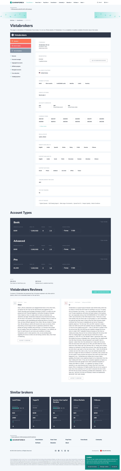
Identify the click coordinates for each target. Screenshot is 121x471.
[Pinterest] (58, 450)
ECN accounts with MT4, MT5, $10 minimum (21, 9)
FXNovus (97, 400)
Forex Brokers (29, 2)
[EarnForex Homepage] (17, 2)
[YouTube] (55, 450)
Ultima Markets (79, 400)
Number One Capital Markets (60, 401)
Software (76, 2)
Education (69, 2)
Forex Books (53, 2)
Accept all (114, 466)
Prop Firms (45, 2)
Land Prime (16, 400)
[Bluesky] (68, 450)
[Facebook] (65, 450)
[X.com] (62, 451)
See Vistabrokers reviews (99, 60)
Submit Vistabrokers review (101, 292)
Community (61, 2)
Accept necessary (92, 466)
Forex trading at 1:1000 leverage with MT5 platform (23, 437)
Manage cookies (104, 466)
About (82, 2)
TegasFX (36, 400)
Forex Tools (37, 2)
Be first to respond (24, 340)
